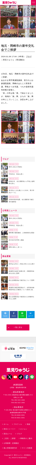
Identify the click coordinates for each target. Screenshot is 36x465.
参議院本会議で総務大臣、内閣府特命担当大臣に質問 (21, 272)
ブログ (29, 57)
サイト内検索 (27, 448)
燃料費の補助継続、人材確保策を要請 (21, 232)
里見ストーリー (10, 429)
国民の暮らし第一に (15, 247)
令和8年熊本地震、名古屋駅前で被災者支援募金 (21, 200)
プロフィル (18, 424)
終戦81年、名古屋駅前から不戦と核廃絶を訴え (22, 182)
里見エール (8, 434)
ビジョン (23, 429)
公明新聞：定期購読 (11, 443)
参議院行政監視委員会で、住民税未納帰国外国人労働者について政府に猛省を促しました (21, 289)
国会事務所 (18, 407)
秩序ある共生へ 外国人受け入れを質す (22, 264)
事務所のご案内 (26, 438)
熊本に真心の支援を (15, 167)
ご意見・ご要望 (10, 438)
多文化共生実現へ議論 (16, 240)
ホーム (6, 424)
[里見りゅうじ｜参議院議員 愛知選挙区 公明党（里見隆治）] (9, 3)
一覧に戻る (18, 327)
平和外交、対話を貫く (16, 174)
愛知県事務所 (18, 392)
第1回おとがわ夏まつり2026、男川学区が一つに (21, 191)
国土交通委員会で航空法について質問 (21, 280)
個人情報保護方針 (10, 448)
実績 (28, 424)
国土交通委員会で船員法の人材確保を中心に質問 (21, 298)
